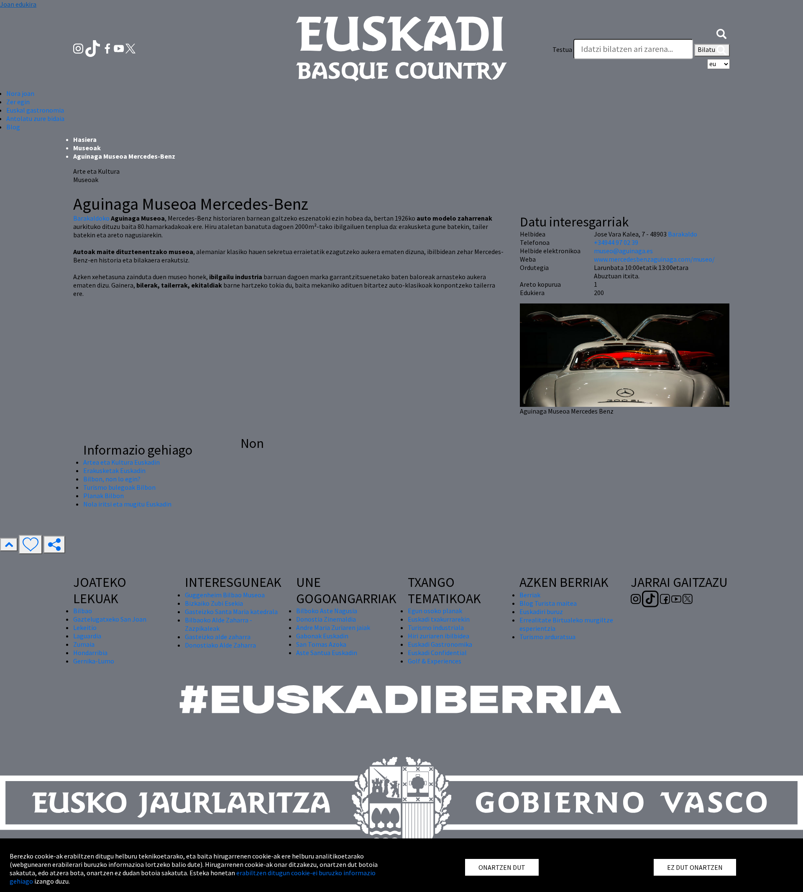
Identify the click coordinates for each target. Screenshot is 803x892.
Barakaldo (682, 234)
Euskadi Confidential (437, 652)
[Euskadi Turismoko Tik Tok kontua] (93, 48)
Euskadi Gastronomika (440, 644)
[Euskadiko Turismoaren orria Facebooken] (108, 48)
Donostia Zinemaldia (326, 619)
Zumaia (84, 644)
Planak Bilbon (103, 495)
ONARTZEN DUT (501, 867)
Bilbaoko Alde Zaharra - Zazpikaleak (218, 624)
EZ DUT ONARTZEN (695, 867)
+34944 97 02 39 (616, 242)
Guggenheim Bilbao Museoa (225, 595)
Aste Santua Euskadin (326, 652)
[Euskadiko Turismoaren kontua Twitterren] (130, 48)
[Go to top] (9, 544)
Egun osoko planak (435, 611)
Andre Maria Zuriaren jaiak (333, 627)
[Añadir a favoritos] (30, 544)
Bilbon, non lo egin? (112, 479)
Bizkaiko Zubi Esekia (214, 603)
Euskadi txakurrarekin (439, 619)
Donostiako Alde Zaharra (220, 645)
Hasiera (85, 139)
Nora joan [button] (20, 93)
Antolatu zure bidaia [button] (35, 118)
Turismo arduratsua (547, 636)
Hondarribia (90, 652)
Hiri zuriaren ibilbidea (438, 636)
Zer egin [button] (18, 102)
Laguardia (87, 636)
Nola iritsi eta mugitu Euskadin (127, 504)
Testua (562, 49)
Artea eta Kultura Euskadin (121, 462)
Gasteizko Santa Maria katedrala (231, 611)
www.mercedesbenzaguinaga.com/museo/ (654, 259)
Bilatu (707, 49)
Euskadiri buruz (541, 611)
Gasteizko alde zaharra (218, 636)
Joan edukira (18, 4)
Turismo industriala (436, 627)
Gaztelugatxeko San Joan (109, 619)
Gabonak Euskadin (322, 636)
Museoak (87, 148)
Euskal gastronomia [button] (35, 110)
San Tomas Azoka (321, 644)
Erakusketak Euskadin (114, 470)
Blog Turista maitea (548, 603)
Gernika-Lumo (93, 661)
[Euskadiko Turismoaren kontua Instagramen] (78, 48)
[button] (721, 32)
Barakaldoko (91, 218)
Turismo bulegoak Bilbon (119, 487)
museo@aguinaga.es (623, 251)
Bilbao (82, 611)
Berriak (529, 595)
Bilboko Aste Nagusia (326, 611)
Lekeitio (85, 627)
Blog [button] (13, 127)
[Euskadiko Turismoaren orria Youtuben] (119, 48)
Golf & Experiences (434, 661)
